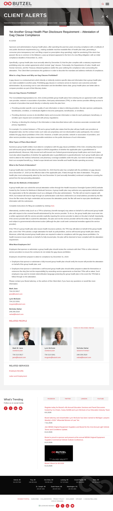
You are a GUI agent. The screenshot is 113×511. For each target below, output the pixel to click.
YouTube (100, 398)
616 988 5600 (80, 482)
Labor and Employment (18, 376)
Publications (73, 23)
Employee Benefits (16, 371)
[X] (10, 408)
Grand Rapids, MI (80, 480)
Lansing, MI (64, 480)
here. (53, 206)
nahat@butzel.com (16, 314)
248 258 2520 (82, 355)
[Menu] (107, 4)
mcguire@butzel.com (17, 304)
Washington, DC (72, 486)
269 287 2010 (56, 489)
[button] (107, 17)
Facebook (51, 398)
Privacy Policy (58, 499)
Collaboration (46, 499)
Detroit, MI (17, 480)
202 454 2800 (72, 489)
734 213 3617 (18, 355)
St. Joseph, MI (41, 486)
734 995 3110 (48, 482)
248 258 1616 (33, 482)
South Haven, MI (56, 486)
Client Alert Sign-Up (96, 23)
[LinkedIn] (15, 408)
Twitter (68, 398)
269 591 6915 (96, 482)
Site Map (79, 499)
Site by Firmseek (57, 501)
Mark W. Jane (18, 348)
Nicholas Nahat (82, 348)
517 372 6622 (64, 482)
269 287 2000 (41, 489)
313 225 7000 (17, 482)
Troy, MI (32, 480)
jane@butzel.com (15, 294)
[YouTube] (20, 408)
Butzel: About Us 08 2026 (54, 463)
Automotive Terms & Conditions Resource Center (19, 23)
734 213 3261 (50, 355)
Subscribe (35, 499)
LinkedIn (84, 398)
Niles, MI (96, 480)
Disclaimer (70, 499)
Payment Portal (23, 499)
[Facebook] (6, 408)
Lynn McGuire (50, 348)
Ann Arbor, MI (48, 480)
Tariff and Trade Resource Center (47, 23)
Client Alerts (63, 23)
